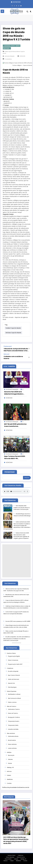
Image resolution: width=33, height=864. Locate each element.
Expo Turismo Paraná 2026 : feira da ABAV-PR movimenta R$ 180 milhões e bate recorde (15, 457)
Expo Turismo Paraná (14, 675)
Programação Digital (14, 656)
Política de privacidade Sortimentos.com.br (15, 787)
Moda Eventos (12, 740)
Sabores (10, 759)
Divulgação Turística (14, 717)
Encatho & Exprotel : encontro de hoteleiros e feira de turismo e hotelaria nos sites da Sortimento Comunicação (16, 638)
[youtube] (21, 6)
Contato (9, 783)
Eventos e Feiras (11, 653)
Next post (6, 354)
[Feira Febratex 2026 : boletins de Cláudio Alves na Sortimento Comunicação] (7, 509)
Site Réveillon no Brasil (14, 694)
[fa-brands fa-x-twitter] (14, 6)
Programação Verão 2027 (15, 664)
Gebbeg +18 (10, 767)
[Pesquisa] (27, 11)
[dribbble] (16, 6)
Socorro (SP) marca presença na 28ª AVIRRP (18, 621)
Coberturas (10, 668)
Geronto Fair (11, 683)
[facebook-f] (12, 6)
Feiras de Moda (12, 744)
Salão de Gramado (13, 679)
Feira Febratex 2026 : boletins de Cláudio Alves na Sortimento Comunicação (22, 507)
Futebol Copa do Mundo (10, 51)
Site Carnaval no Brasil (14, 698)
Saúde (10, 763)
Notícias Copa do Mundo (13, 333)
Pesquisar (26, 477)
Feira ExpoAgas (12, 687)
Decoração (11, 755)
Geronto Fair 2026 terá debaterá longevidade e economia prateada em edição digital (13, 393)
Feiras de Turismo (13, 713)
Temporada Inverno (13, 721)
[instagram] (19, 6)
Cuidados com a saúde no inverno (13, 357)
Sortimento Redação (9, 56)
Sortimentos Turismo (14, 709)
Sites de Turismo (11, 706)
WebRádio (10, 779)
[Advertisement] (16, 560)
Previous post (8, 346)
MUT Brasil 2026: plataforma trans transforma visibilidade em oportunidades (15, 425)
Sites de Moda (11, 733)
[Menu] (2, 11)
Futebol (9, 775)
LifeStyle (9, 752)
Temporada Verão (13, 725)
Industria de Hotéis (13, 729)
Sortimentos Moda (13, 736)
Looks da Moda (12, 748)
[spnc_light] (30, 11)
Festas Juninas (12, 702)
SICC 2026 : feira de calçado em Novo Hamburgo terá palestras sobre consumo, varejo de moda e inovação (17, 840)
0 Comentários (8, 59)
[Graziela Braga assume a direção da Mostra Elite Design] (7, 517)
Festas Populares (11, 691)
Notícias (9, 771)
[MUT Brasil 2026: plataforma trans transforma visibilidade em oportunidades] (16, 412)
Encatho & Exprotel (13, 671)
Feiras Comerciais (13, 660)
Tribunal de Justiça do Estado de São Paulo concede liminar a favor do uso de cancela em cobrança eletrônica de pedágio (16, 350)
